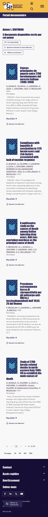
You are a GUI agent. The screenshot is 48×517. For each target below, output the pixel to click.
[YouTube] (21, 493)
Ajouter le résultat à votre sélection (19, 47)
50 (20, 453)
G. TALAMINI (22, 164)
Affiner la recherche (14, 53)
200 (30, 453)
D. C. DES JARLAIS (30, 171)
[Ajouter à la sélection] (7, 124)
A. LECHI (9, 166)
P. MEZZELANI (35, 89)
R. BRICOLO (11, 310)
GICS (26, 89)
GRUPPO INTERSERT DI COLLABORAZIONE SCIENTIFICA (19, 169)
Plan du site (7, 511)
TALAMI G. (21, 86)
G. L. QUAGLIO (24, 247)
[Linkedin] (10, 493)
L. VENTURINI (17, 89)
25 (15, 453)
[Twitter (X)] (16, 493)
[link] (7, 446)
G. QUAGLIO (11, 86)
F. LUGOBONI (32, 86)
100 (25, 453)
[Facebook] (5, 493)
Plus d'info (10, 119)
